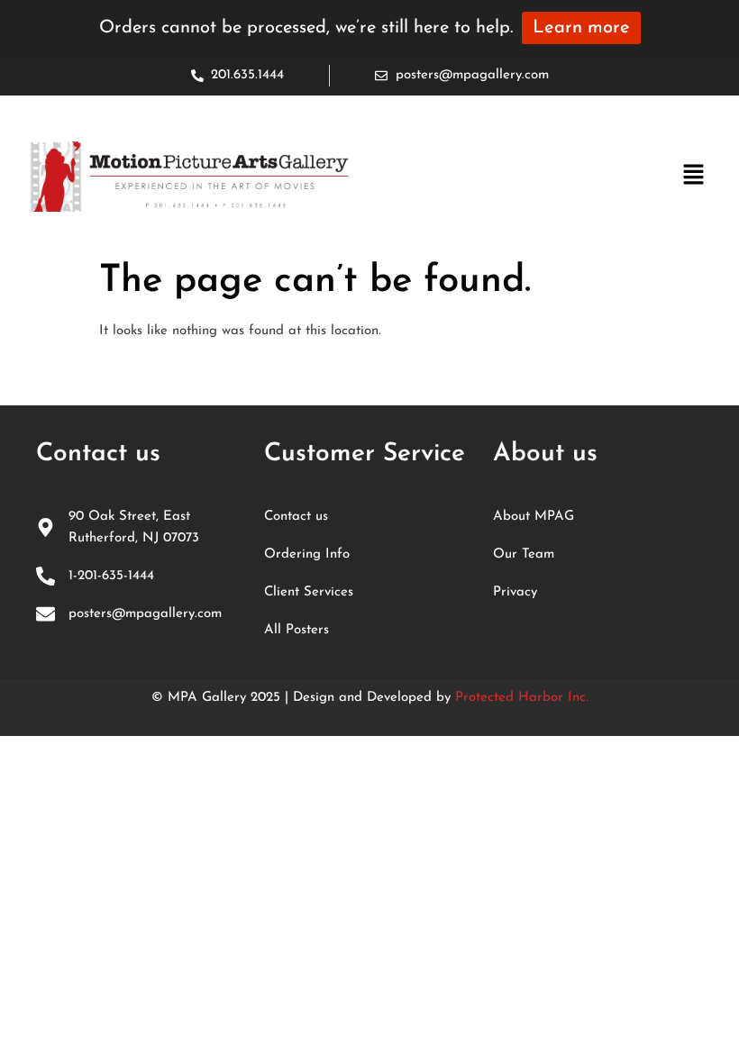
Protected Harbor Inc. (521, 697)
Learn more (581, 28)
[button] (694, 176)
